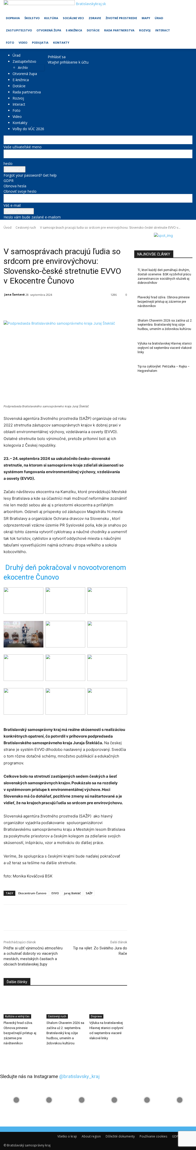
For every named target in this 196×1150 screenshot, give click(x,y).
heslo (8, 163)
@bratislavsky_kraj (79, 1076)
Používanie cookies (153, 1136)
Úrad (159, 18)
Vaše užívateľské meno (23, 146)
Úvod (7, 227)
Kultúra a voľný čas (38, 235)
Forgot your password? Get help (30, 175)
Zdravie (95, 18)
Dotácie (93, 30)
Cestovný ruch (26, 227)
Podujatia (40, 42)
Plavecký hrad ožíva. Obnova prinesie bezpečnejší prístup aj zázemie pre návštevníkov (20, 1033)
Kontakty (61, 42)
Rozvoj (145, 30)
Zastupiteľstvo (19, 30)
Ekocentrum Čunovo (32, 893)
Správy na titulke (97, 235)
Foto (10, 42)
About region (91, 1136)
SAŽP (89, 893)
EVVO (55, 893)
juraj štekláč (72, 893)
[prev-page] (5, 1053)
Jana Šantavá (14, 294)
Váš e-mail (12, 205)
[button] (186, 6)
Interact (162, 30)
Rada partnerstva (119, 30)
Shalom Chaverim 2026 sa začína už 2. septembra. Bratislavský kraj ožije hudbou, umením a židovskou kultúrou (65, 1033)
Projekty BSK (61, 235)
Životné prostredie (121, 18)
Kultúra (51, 18)
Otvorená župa (48, 30)
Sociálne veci (73, 18)
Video (23, 42)
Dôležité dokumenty (120, 1136)
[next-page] (7, 1053)
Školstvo (32, 18)
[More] (121, 308)
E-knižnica (74, 30)
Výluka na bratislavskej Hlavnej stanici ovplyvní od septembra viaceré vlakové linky (165, 348)
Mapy (146, 18)
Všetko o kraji (67, 1136)
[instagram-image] (16, 1100)
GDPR (9, 180)
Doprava (13, 18)
